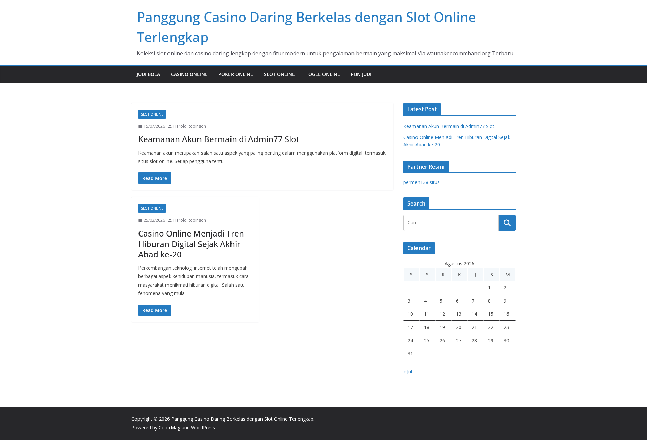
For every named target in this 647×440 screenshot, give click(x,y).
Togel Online (323, 74)
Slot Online (279, 74)
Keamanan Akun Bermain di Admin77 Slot (218, 139)
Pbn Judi (361, 74)
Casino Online (189, 74)
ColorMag (169, 427)
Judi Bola (148, 74)
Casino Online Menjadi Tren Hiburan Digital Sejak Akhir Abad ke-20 (191, 244)
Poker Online (235, 74)
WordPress (203, 427)
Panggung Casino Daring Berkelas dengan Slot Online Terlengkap (242, 419)
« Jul (407, 371)
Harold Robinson (189, 126)
